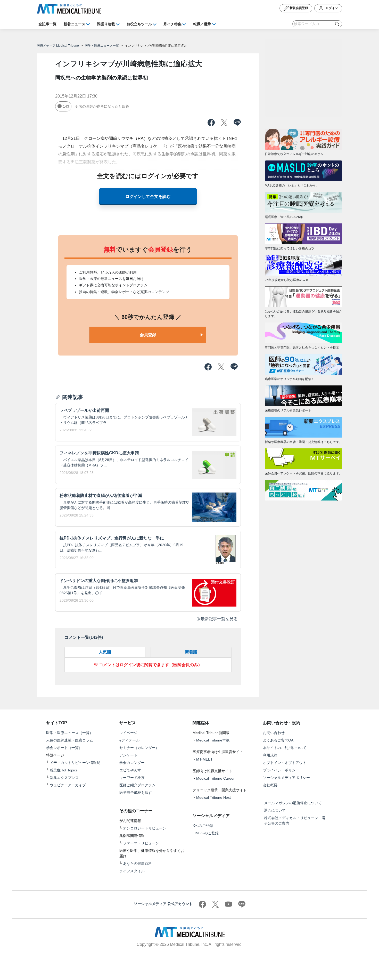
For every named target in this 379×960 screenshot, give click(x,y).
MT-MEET (204, 759)
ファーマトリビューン (141, 843)
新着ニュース (74, 24)
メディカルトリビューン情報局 (75, 763)
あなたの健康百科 (137, 863)
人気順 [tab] (105, 652)
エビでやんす (130, 770)
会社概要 (270, 785)
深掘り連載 (106, 24)
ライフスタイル (132, 871)
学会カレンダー (132, 763)
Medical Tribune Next (213, 797)
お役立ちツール (139, 24)
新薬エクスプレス (64, 778)
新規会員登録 (298, 8)
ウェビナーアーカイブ (68, 785)
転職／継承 (202, 24)
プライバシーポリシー (281, 770)
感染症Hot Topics (64, 770)
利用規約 (270, 755)
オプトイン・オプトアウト (284, 763)
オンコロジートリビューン (144, 828)
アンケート (128, 755)
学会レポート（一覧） (64, 748)
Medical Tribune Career (215, 778)
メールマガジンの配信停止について (293, 803)
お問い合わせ (274, 733)
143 (66, 106)
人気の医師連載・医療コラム (69, 740)
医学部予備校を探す (135, 792)
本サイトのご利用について (284, 748)
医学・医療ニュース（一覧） (69, 733)
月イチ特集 (172, 24)
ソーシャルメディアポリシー (286, 778)
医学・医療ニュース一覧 (102, 45)
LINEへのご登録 (206, 833)
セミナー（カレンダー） (139, 748)
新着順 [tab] (191, 652)
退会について (275, 810)
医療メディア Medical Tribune (58, 45)
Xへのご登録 (203, 826)
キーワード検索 (132, 778)
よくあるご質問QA (278, 740)
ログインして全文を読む (148, 196)
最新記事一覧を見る (219, 619)
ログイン (331, 8)
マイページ (128, 733)
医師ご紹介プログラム (137, 785)
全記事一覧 (47, 24)
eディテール (129, 740)
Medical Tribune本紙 (212, 740)
